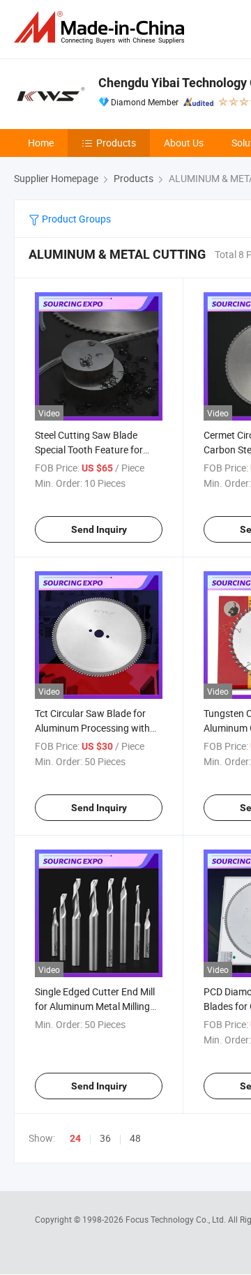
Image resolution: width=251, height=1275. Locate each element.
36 (105, 1138)
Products (116, 142)
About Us (184, 142)
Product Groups (75, 218)
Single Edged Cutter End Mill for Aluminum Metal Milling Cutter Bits (95, 1006)
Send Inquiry (99, 529)
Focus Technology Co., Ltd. (177, 1219)
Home (41, 142)
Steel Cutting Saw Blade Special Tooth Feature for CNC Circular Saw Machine (92, 449)
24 (75, 1138)
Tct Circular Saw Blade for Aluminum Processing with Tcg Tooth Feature (92, 728)
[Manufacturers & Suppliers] (102, 27)
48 (135, 1138)
